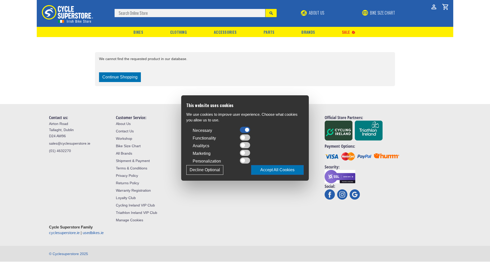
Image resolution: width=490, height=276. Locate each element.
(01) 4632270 (60, 151)
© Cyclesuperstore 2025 (68, 254)
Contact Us (125, 131)
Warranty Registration (133, 190)
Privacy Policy (127, 176)
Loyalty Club (126, 198)
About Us (316, 13)
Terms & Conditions (131, 168)
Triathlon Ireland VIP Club (136, 213)
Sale (349, 32)
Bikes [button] (138, 32)
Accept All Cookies (277, 170)
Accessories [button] (225, 32)
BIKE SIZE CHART (382, 13)
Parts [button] (269, 32)
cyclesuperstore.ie (64, 233)
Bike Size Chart (128, 146)
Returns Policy (127, 183)
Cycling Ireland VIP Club (135, 205)
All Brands (124, 153)
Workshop (124, 138)
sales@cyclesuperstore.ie (69, 143)
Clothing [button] (178, 32)
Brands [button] (308, 32)
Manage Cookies (129, 220)
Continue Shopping (120, 77)
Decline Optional (205, 170)
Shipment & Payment (133, 161)
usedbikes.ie (93, 233)
